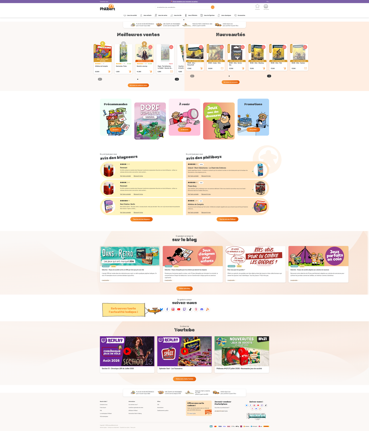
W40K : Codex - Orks (214, 63)
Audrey (201, 164)
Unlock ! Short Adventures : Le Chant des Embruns (207, 168)
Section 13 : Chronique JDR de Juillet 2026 (118, 368)
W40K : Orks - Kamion (298, 63)
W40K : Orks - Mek (276, 63)
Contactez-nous (104, 1)
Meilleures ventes (138, 34)
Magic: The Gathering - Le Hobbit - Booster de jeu (164, 67)
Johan (201, 182)
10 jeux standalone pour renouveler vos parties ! (185, 1)
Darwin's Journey (142, 66)
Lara (201, 201)
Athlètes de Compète (101, 66)
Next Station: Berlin (127, 204)
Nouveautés (230, 34)
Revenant (123, 167)
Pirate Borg (192, 186)
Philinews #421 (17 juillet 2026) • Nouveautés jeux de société (239, 368)
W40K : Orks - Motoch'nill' (191, 64)
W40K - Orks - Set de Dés (235, 64)
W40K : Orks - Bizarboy (257, 63)
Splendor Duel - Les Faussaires (171, 368)
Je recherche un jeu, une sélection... (166, 7)
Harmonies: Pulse (121, 66)
